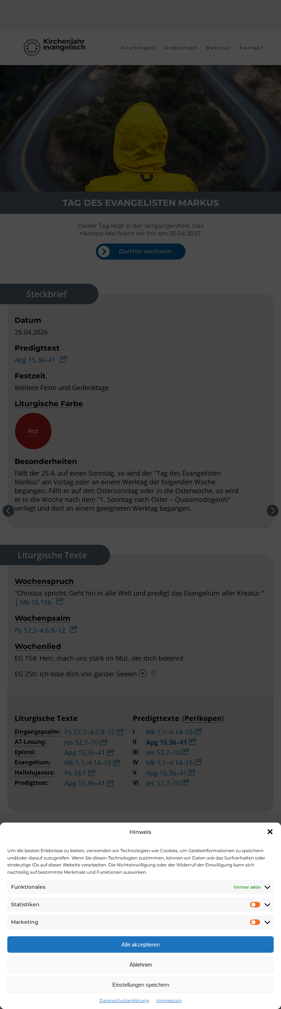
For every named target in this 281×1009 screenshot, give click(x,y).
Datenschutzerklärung (124, 1000)
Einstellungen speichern (140, 985)
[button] (270, 831)
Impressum (169, 1000)
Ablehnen (141, 964)
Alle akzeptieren (140, 944)
